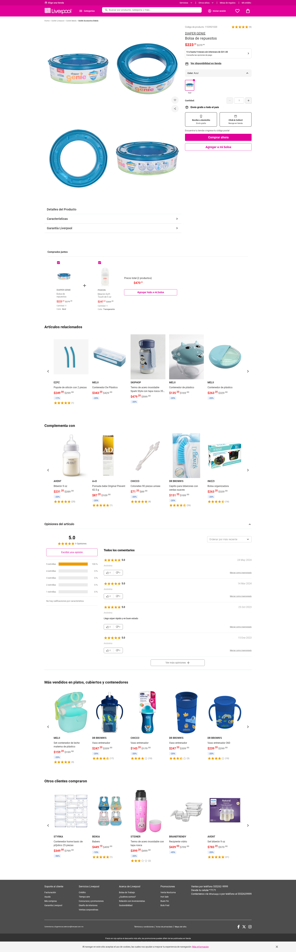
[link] (71, 369)
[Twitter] (244, 927)
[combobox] (229, 539)
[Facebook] (238, 927)
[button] (240, 27)
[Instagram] (250, 927)
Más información (200, 947)
